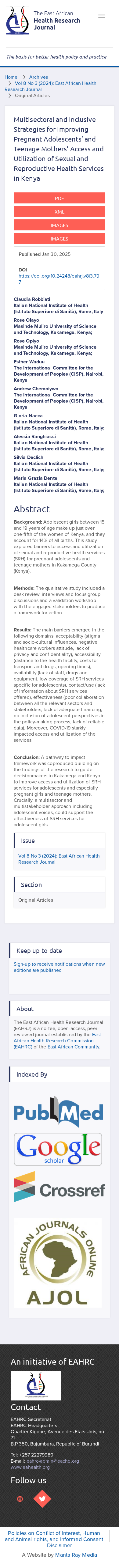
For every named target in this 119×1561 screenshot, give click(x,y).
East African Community (73, 1047)
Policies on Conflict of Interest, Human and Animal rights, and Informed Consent (54, 1536)
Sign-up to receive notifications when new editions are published (59, 967)
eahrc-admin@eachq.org (53, 1461)
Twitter (42, 1499)
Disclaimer (59, 1545)
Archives (38, 77)
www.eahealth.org (30, 1467)
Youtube (20, 1499)
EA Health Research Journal (43, 20)
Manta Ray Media (76, 1555)
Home (11, 77)
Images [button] (60, 225)
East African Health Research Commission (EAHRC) (57, 1041)
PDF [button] (59, 198)
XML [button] (59, 211)
